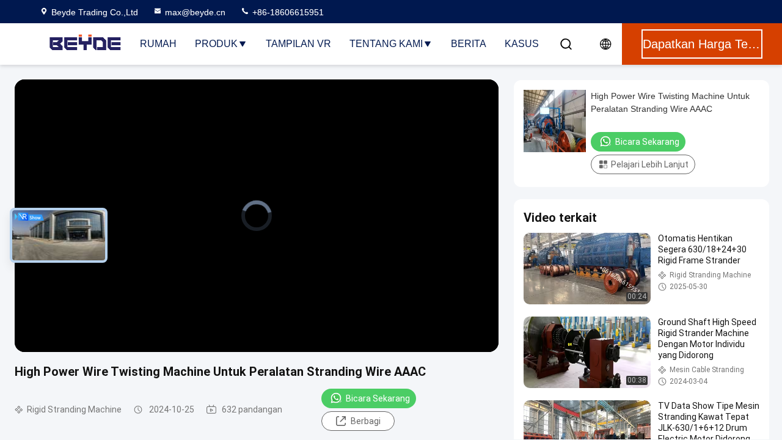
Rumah (158, 43)
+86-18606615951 (287, 12)
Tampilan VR (298, 43)
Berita (468, 43)
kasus (522, 43)
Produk (216, 43)
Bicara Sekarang (378, 398)
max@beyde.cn (195, 12)
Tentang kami (386, 43)
